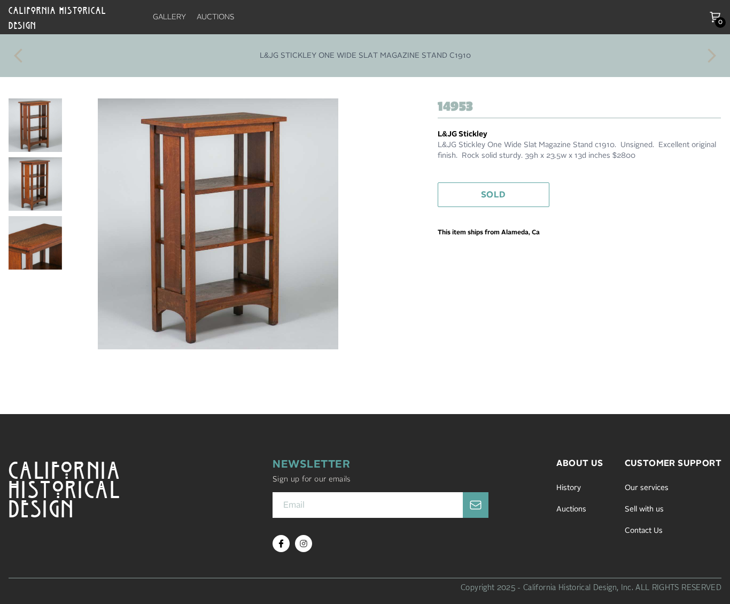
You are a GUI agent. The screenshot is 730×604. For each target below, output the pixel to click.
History (568, 488)
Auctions (571, 509)
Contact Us (644, 530)
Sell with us (644, 509)
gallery (169, 17)
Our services (647, 488)
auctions (216, 17)
